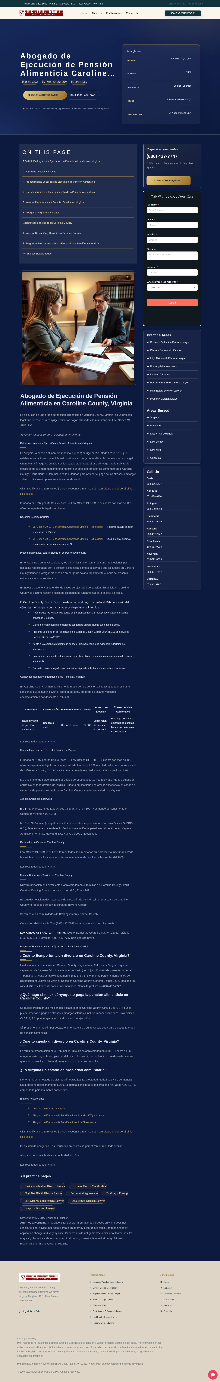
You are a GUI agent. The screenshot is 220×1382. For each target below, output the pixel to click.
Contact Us (132, 13)
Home (84, 13)
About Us (97, 13)
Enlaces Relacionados (39, 253)
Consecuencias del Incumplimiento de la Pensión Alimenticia (60, 192)
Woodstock (153, 566)
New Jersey (153, 541)
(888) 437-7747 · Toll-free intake (186, 3)
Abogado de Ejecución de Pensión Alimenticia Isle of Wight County (68, 1115)
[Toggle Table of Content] (133, 148)
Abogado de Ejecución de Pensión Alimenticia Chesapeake (64, 1122)
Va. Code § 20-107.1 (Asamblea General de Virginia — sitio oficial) (68, 527)
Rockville (152, 528)
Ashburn (152, 491)
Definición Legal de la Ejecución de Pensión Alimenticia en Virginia (62, 161)
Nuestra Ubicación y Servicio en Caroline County (53, 233)
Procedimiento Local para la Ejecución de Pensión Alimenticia (60, 181)
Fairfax (151, 478)
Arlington (152, 503)
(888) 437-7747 (162, 156)
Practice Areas (114, 13)
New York (152, 554)
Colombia (152, 579)
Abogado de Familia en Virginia (49, 1108)
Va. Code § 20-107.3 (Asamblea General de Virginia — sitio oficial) (68, 539)
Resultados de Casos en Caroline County (48, 222)
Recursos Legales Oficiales (40, 171)
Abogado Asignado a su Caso (43, 212)
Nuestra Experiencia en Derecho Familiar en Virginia (54, 202)
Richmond (153, 516)
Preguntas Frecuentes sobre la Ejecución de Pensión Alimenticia (62, 243)
